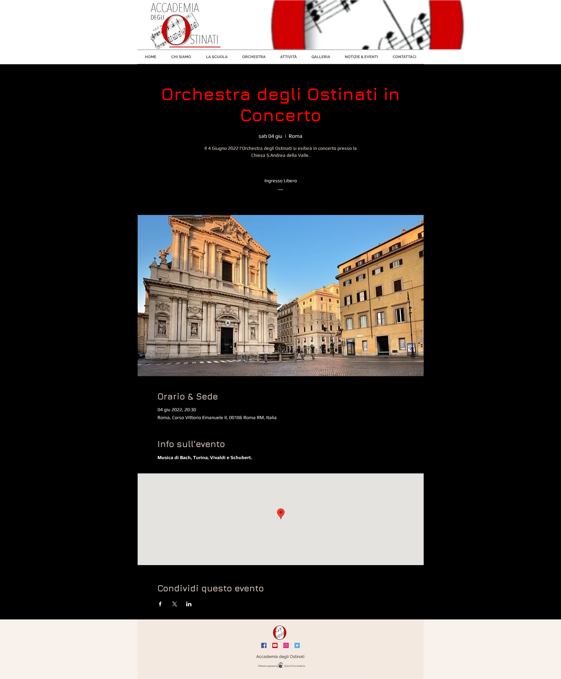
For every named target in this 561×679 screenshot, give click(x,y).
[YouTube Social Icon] (275, 645)
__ (280, 187)
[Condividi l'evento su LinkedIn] (189, 604)
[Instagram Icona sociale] (286, 645)
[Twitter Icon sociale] (297, 645)
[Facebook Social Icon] (263, 645)
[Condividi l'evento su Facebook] (160, 604)
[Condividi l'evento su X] (174, 604)
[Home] (280, 632)
